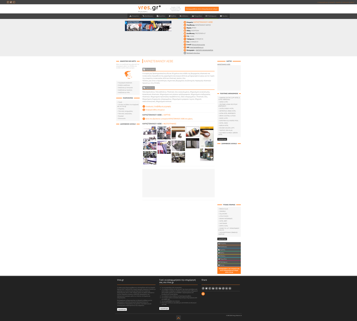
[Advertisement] (178, 183)
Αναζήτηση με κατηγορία (125, 87)
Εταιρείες (135, 16)
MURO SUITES (223, 118)
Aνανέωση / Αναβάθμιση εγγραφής (158, 106)
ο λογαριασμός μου (322, 2)
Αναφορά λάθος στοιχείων (155, 110)
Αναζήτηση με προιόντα (125, 90)
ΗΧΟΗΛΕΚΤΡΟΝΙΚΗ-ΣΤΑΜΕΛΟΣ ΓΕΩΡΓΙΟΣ (228, 233)
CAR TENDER (223, 223)
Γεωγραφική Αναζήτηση (125, 83)
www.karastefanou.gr (197, 47)
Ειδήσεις (184, 16)
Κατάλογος (148, 16)
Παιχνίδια (198, 16)
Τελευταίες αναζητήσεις (125, 113)
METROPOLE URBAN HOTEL (227, 111)
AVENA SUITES (223, 102)
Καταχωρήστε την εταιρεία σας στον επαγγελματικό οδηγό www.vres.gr (229, 270)
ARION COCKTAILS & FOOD (227, 116)
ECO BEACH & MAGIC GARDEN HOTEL (228, 133)
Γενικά (120, 102)
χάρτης (352, 2)
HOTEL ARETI (223, 221)
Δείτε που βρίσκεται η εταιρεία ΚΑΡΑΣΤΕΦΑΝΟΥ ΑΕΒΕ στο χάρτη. (169, 119)
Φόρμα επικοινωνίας (198, 44)
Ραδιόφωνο (211, 16)
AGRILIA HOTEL (223, 125)
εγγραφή (331, 2)
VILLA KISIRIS (223, 214)
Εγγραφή (121, 116)
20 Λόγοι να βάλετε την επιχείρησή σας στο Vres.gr (128, 105)
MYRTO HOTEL (223, 226)
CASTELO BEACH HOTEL (226, 108)
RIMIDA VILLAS (223, 209)
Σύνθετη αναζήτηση (124, 85)
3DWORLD (222, 211)
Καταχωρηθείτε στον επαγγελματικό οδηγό (201, 9)
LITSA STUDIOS (223, 216)
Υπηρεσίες (121, 109)
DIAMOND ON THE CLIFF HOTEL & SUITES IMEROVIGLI (229, 98)
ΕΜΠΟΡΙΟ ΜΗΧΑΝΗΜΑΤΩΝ (204, 50)
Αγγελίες (161, 16)
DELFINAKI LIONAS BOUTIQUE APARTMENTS (227, 105)
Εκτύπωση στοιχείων (193, 53)
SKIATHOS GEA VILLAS (226, 130)
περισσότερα (222, 139)
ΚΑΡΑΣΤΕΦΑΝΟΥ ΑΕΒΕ (223, 64)
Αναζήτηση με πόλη (124, 92)
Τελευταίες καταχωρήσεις (125, 111)
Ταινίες (224, 16)
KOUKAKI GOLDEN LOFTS (226, 128)
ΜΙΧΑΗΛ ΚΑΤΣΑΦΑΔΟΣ (225, 218)
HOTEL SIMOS (223, 123)
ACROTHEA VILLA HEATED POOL (228, 120)
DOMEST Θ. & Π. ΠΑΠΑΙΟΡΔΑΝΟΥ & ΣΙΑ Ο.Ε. (228, 229)
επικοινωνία (345, 2)
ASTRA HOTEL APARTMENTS (227, 113)
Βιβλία (173, 16)
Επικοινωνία (121, 118)
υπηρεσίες (338, 2)
